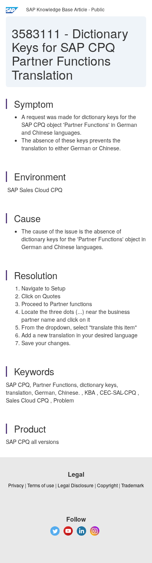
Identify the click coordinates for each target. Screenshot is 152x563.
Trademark (132, 485)
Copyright (107, 485)
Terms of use (40, 485)
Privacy (16, 485)
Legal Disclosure (76, 485)
